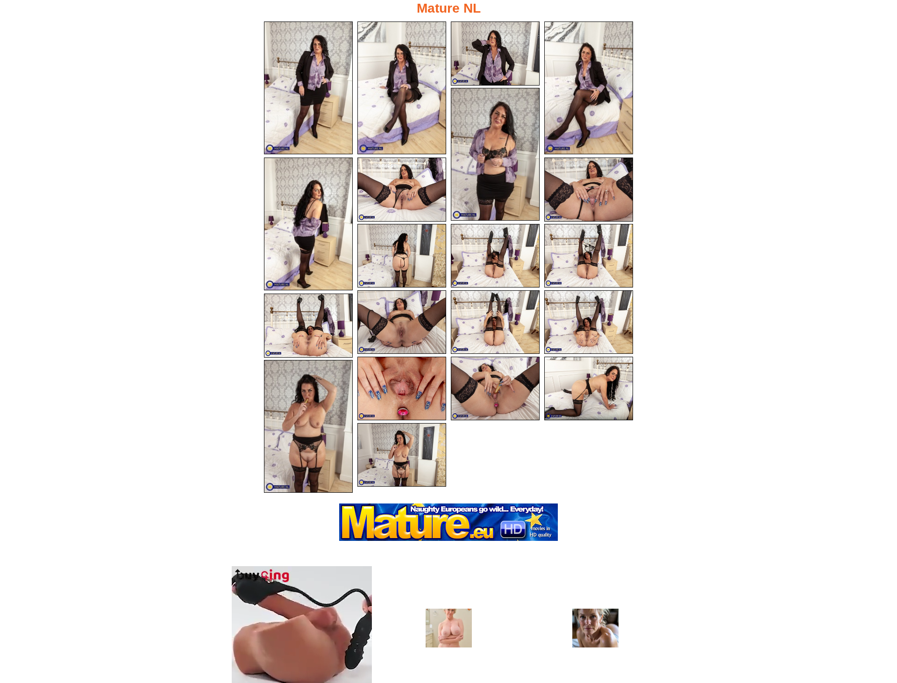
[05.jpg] (495, 154)
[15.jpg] (308, 326)
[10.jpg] (495, 256)
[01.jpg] (308, 88)
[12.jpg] (401, 322)
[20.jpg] (401, 455)
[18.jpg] (588, 389)
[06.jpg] (308, 224)
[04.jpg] (588, 88)
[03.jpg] (495, 54)
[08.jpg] (588, 190)
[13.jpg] (495, 322)
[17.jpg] (495, 389)
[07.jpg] (401, 190)
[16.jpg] (401, 389)
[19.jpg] (308, 426)
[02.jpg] (401, 88)
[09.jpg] (401, 256)
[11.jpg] (588, 256)
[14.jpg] (588, 322)
